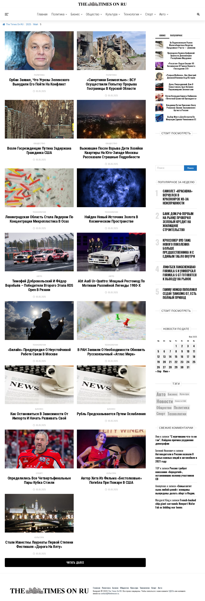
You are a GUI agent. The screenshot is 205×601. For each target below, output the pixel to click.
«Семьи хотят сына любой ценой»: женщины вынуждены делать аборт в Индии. (175, 489)
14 (170, 357)
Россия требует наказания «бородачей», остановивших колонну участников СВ (174, 473)
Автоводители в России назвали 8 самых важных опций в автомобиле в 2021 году (176, 457)
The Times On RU (15, 24)
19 (158, 362)
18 (194, 357)
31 (188, 367)
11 (194, 351)
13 (164, 357)
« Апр (158, 371)
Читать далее (75, 562)
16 (182, 357)
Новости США (180, 401)
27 (164, 367)
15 (176, 357)
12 (158, 357)
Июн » (166, 371)
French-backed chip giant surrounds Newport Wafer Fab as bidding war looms (175, 503)
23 (181, 362)
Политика (57, 14)
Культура (111, 14)
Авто (162, 14)
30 (181, 367)
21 (170, 362)
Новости (164, 401)
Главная (42, 14)
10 (188, 351)
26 (158, 367)
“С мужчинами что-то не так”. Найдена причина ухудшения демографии (176, 440)
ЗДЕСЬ (171, 591)
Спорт (149, 14)
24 (187, 362)
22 (176, 362)
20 (164, 362)
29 (176, 367)
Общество (92, 14)
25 (194, 362)
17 (188, 357)
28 (170, 367)
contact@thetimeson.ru (110, 593)
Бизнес (75, 14)
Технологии (131, 14)
